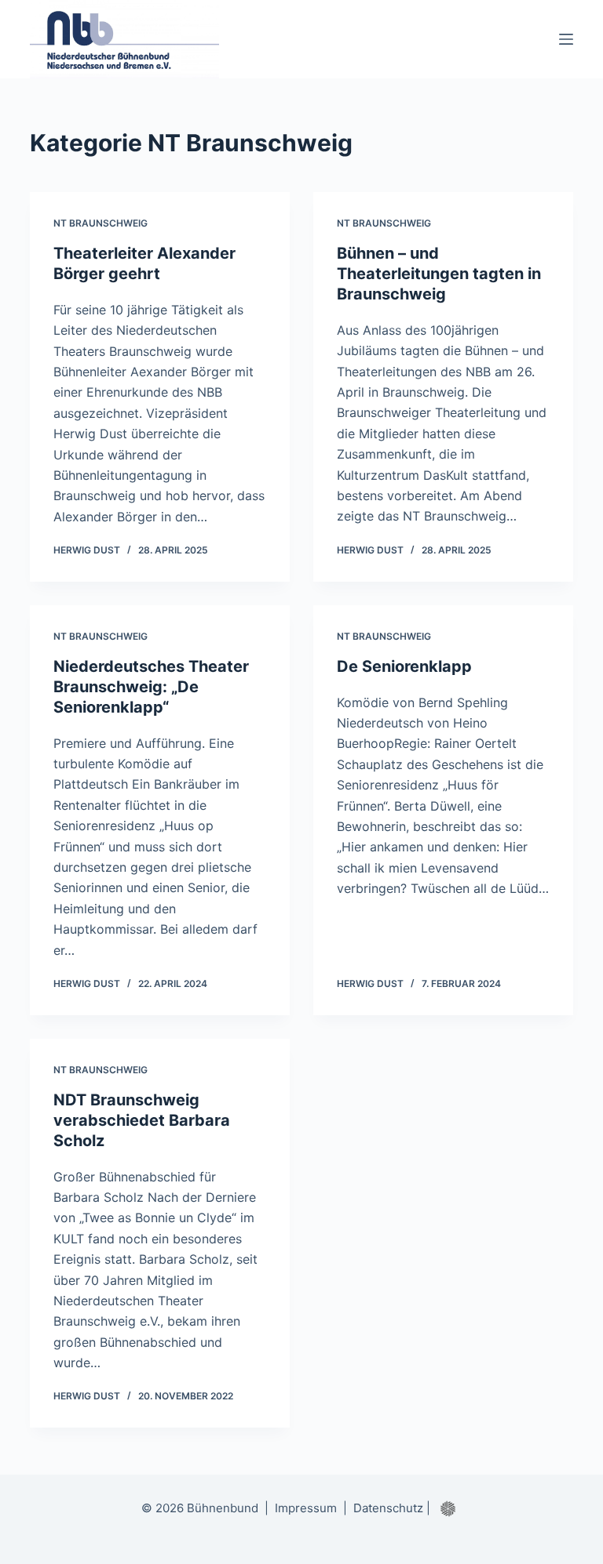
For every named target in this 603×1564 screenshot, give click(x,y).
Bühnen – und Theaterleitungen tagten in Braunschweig (439, 273)
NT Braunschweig (100, 223)
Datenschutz (388, 1507)
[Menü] (566, 39)
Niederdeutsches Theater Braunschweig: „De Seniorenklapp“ (151, 687)
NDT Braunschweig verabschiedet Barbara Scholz (141, 1120)
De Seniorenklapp (404, 666)
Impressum (306, 1507)
